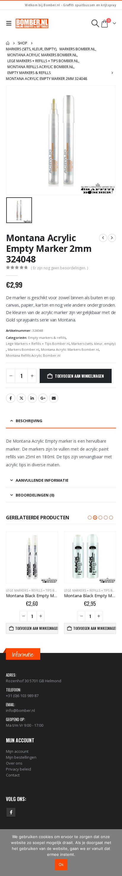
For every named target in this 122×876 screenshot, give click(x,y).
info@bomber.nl (20, 710)
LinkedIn (32, 398)
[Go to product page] (32, 557)
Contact (13, 775)
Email (53, 398)
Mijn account (17, 751)
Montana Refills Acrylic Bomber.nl (33, 355)
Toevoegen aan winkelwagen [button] (36, 628)
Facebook (10, 398)
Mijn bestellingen (21, 757)
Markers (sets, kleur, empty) (93, 343)
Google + (43, 398)
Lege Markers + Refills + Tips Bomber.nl (38, 343)
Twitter (21, 398)
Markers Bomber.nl (23, 349)
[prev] (103, 238)
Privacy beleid (18, 769)
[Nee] (115, 853)
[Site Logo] (32, 23)
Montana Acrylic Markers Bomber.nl (70, 349)
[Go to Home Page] (7, 43)
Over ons (14, 763)
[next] (112, 238)
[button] (10, 23)
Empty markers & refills (47, 337)
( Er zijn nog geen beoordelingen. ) (59, 267)
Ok (61, 864)
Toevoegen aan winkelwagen (79, 376)
